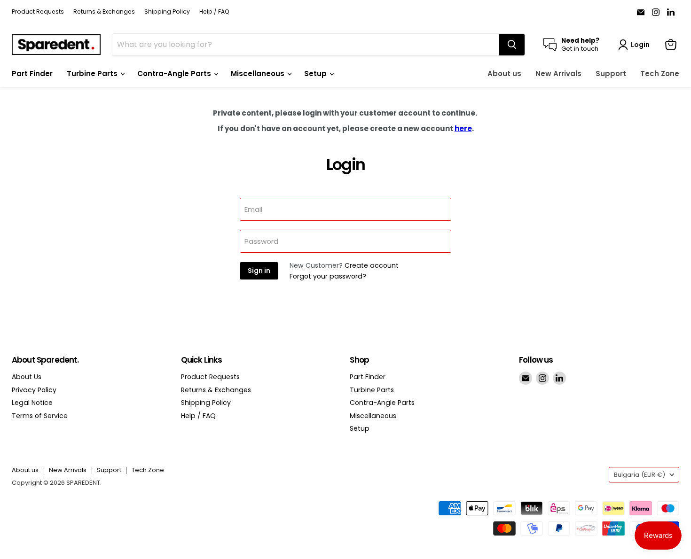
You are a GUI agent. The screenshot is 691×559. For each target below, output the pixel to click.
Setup (316, 73)
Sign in (259, 270)
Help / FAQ (214, 11)
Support (611, 73)
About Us (26, 376)
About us (504, 73)
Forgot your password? (328, 276)
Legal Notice (32, 402)
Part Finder (32, 73)
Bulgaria (639, 474)
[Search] (512, 44)
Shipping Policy (167, 11)
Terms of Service (40, 415)
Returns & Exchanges (104, 11)
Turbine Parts (93, 73)
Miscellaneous (258, 73)
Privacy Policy (34, 390)
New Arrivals (558, 73)
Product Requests (38, 11)
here (463, 128)
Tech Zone (659, 73)
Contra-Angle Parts (175, 73)
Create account (372, 265)
